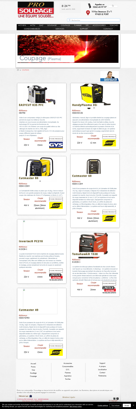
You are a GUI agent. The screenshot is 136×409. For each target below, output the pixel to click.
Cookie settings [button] (103, 405)
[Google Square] (114, 399)
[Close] (133, 405)
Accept (127, 405)
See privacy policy (76, 406)
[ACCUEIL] (18, 70)
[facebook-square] (117, 399)
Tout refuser (115, 405)
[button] (109, 76)
